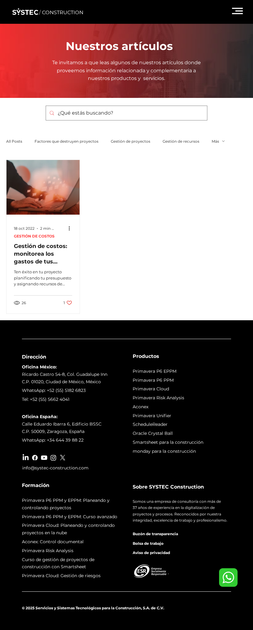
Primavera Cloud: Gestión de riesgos (61, 575)
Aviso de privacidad (151, 552)
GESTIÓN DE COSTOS (34, 236)
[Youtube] (44, 457)
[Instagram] (53, 457)
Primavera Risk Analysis (47, 550)
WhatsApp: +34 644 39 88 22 (53, 440)
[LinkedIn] (25, 457)
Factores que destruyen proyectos (66, 141)
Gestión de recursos (181, 141)
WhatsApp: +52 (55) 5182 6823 (54, 390)
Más (215, 141)
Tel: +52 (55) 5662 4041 (45, 399)
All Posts (14, 141)
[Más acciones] (71, 228)
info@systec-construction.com (55, 468)
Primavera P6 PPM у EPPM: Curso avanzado (69, 516)
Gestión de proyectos (130, 141)
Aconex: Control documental (53, 541)
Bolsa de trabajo (148, 543)
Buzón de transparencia (155, 533)
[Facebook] (35, 457)
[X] (62, 457)
